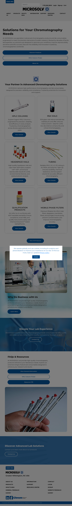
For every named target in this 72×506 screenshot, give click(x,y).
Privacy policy (44, 253)
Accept (36, 257)
